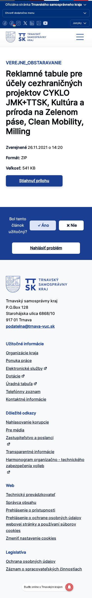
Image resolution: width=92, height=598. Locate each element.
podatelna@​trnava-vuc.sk (30, 326)
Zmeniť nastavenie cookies (31, 538)
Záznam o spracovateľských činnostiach (44, 568)
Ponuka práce (19, 360)
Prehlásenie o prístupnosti (30, 510)
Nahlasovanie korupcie (27, 422)
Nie (74, 225)
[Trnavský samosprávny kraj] (26, 37)
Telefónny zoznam (23, 391)
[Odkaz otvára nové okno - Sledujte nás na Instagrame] (18, 23)
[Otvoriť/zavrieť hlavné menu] (80, 37)
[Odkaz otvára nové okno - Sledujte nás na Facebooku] (4, 23)
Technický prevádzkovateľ (30, 494)
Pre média (15, 429)
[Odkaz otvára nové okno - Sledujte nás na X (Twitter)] (25, 23)
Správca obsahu (21, 502)
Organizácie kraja (22, 352)
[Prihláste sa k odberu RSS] (38, 23)
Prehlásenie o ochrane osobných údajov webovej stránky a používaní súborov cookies (43, 524)
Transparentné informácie (30, 451)
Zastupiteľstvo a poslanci (29, 437)
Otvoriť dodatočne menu (19, 12)
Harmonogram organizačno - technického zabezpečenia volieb (45, 462)
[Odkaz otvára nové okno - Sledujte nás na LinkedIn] (31, 23)
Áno (45, 225)
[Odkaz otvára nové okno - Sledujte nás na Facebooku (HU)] (11, 23)
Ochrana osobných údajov (30, 561)
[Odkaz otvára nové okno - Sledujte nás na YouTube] (45, 23)
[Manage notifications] (69, 587)
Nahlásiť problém (46, 247)
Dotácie (13, 376)
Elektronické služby (24, 368)
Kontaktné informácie (26, 399)
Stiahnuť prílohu (34, 180)
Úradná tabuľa (19, 383)
